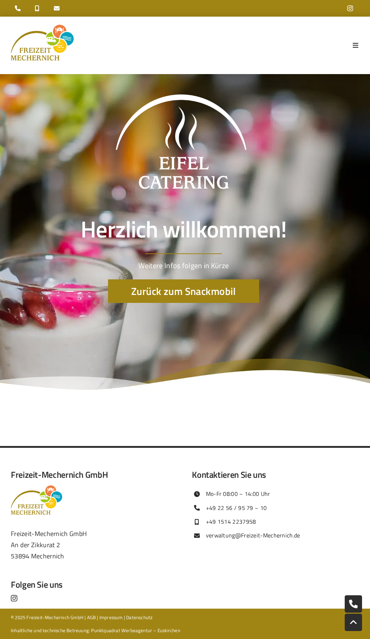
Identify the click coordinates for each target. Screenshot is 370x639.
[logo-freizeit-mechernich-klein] (42, 26)
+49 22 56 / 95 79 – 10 (236, 507)
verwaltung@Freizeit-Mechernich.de (253, 535)
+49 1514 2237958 (231, 521)
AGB (91, 617)
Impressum (111, 617)
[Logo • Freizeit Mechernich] (36, 488)
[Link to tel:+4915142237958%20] (37, 8)
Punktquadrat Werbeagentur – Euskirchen (135, 630)
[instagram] (350, 8)
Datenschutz (139, 617)
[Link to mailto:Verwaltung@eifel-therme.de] (57, 8)
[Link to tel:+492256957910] (18, 8)
